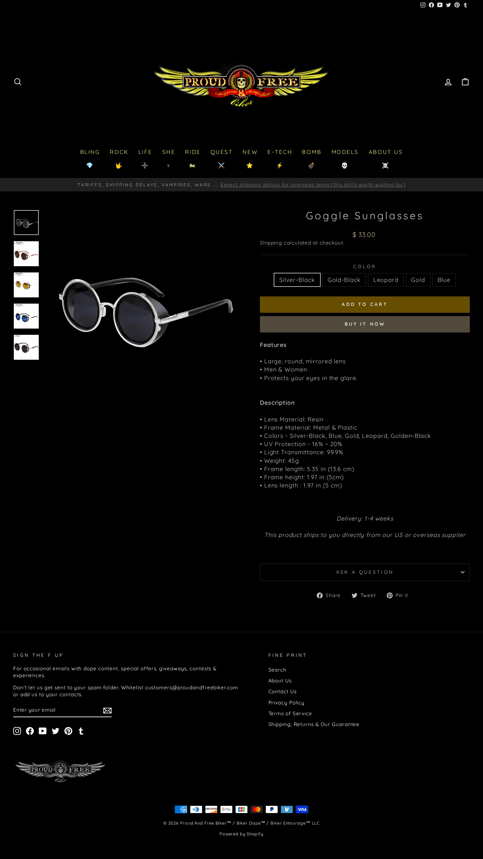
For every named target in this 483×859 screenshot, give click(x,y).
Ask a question (365, 572)
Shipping (271, 243)
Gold (418, 280)
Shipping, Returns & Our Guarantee (314, 724)
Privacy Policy (286, 702)
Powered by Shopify (241, 833)
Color (365, 266)
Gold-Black (344, 280)
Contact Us (282, 691)
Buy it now (365, 324)
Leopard (386, 280)
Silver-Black (297, 280)
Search (277, 670)
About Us (280, 680)
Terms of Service (290, 713)
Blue (444, 280)
